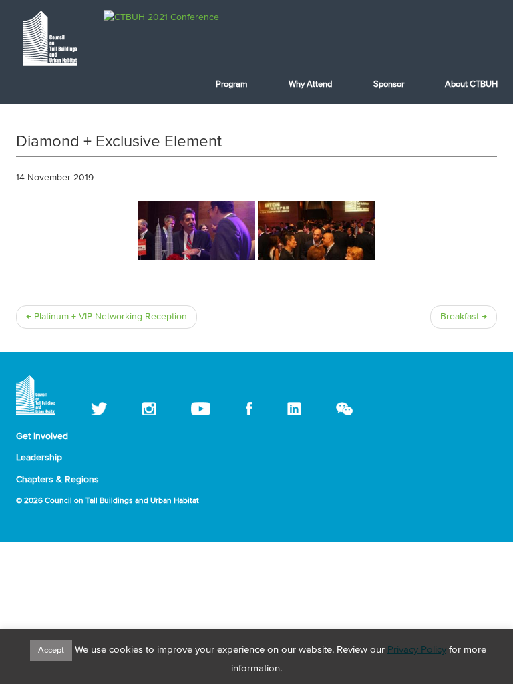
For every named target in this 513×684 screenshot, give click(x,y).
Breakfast (463, 316)
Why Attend (310, 84)
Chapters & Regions (57, 479)
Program (232, 84)
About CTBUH (471, 84)
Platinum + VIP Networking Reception (106, 316)
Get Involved (42, 436)
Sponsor (388, 84)
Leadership (39, 457)
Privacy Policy (416, 650)
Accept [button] (51, 650)
